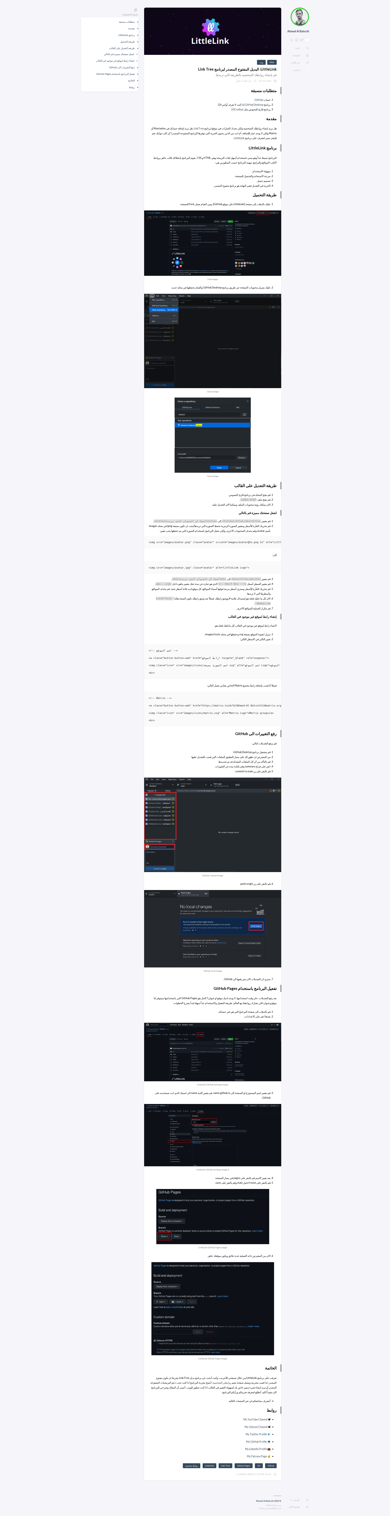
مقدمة (131, 28)
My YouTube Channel (255, 1419)
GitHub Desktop (254, 104)
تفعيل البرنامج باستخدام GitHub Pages (115, 73)
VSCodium (237, 109)
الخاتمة (131, 80)
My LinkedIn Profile (256, 1448)
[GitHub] (297, 40)
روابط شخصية (191, 1465)
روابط (132, 87)
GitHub (259, 99)
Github (271, 1465)
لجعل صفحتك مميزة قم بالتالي (119, 54)
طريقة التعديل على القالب (122, 48)
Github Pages (243, 1465)
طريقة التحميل (127, 41)
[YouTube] (307, 40)
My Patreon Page (257, 1456)
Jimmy (261, 1508)
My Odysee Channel (256, 1426)
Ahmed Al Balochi (298, 31)
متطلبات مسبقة (127, 21)
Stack (274, 1508)
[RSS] (291, 40)
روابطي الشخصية (222, 1382)
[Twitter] (302, 40)
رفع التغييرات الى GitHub (122, 67)
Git (258, 1465)
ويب (261, 62)
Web (272, 62)
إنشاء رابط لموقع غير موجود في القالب (115, 60)
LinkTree (199, 128)
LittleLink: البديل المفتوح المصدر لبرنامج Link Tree (237, 69)
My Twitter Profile (256, 1434)
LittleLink (239, 138)
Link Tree (225, 1465)
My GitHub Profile (256, 1441)
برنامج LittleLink (126, 35)
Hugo (268, 1505)
